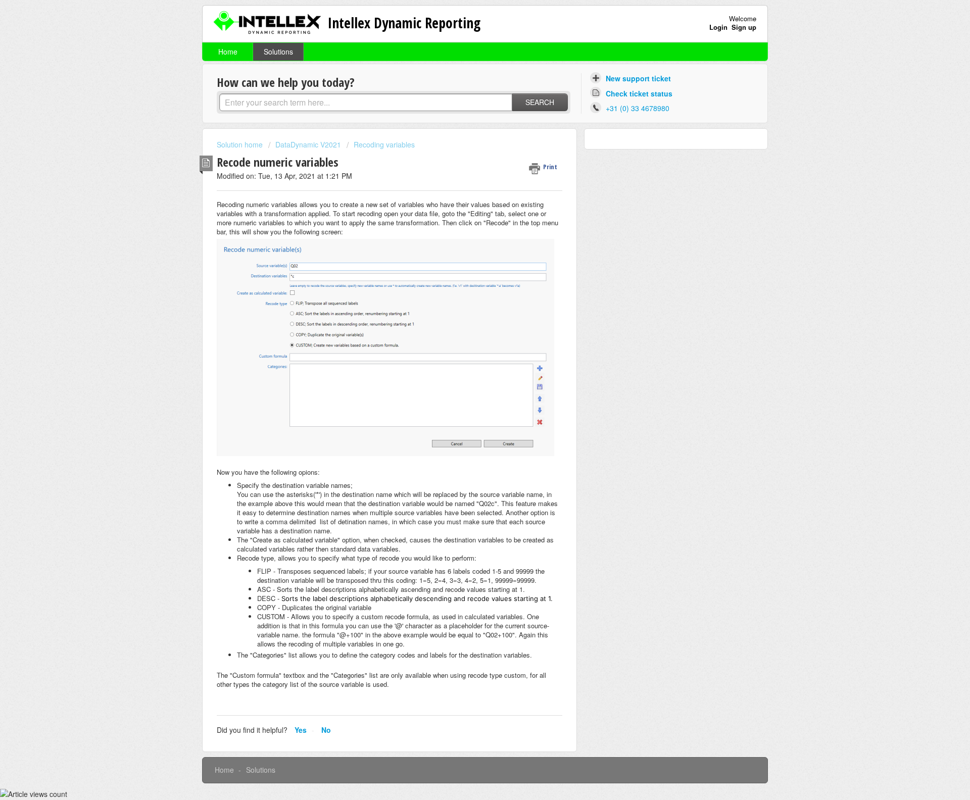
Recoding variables (384, 144)
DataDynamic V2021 (308, 144)
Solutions (278, 51)
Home (227, 51)
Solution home (241, 144)
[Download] (466, 272)
